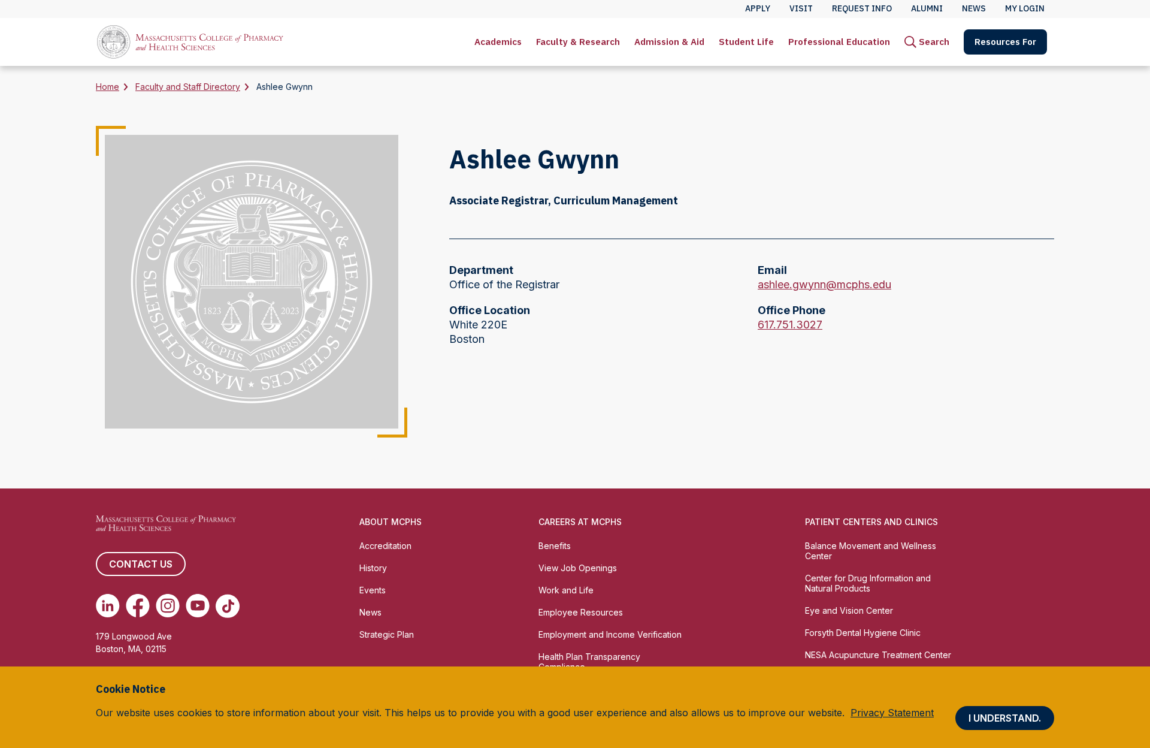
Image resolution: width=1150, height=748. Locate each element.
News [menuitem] (974, 8)
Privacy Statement (892, 713)
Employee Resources (580, 612)
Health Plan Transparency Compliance (589, 662)
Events (372, 590)
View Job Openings (577, 568)
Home (107, 87)
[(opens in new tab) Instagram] (168, 606)
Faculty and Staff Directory (187, 87)
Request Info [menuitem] (862, 8)
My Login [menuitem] (1025, 8)
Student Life (746, 41)
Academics (498, 41)
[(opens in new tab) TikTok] (228, 606)
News (370, 612)
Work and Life (566, 590)
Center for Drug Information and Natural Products (868, 583)
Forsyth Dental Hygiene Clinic (863, 633)
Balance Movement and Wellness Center (870, 551)
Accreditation (385, 546)
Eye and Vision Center (849, 610)
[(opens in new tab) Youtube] (198, 606)
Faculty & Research (578, 41)
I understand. (1005, 718)
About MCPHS (390, 522)
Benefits (554, 546)
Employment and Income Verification (610, 634)
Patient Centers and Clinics (871, 522)
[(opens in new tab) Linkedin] (108, 606)
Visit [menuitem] (801, 8)
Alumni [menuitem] (927, 8)
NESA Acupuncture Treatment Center (878, 655)
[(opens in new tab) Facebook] (138, 606)
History (373, 568)
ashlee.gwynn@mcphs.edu (824, 285)
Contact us (140, 564)
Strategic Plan (386, 634)
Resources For (1005, 41)
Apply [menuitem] (757, 8)
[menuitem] (498, 42)
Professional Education (839, 41)
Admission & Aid (669, 41)
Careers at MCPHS (580, 522)
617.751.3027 (790, 325)
